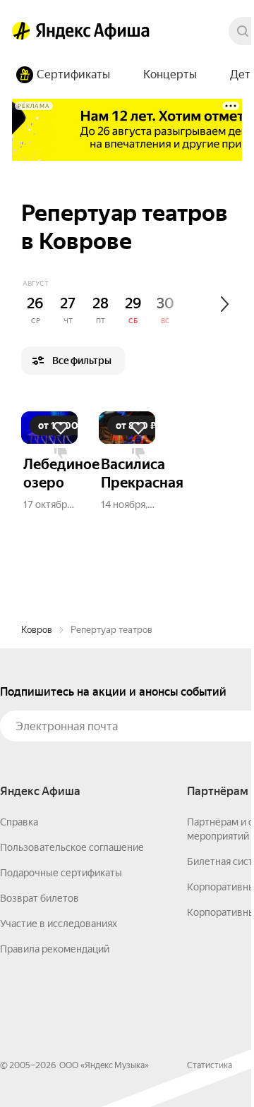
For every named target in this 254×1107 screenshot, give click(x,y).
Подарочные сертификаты (61, 872)
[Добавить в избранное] (60, 428)
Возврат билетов (39, 898)
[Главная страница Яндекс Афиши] (21, 31)
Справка (19, 822)
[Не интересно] (60, 453)
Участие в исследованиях (58, 923)
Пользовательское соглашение (72, 847)
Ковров (36, 629)
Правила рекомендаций (54, 949)
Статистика (209, 1065)
